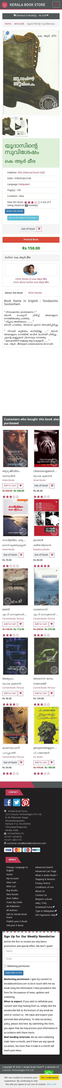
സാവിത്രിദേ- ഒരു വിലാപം (18, 540)
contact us (18, 1015)
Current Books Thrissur (13, 619)
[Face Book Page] (8, 805)
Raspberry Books (41, 550)
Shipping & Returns (45, 879)
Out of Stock (28, 229)
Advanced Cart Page (45, 871)
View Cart (11, 882)
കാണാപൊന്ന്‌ (11, 748)
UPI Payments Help (45, 915)
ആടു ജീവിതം (11, 471)
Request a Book (43, 899)
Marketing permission (18, 966)
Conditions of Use (44, 887)
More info (51, 1084)
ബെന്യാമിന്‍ (8, 476)
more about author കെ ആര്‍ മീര (31, 282)
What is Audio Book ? (46, 875)
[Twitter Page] (17, 805)
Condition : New (15, 196)
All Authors (12, 910)
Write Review (35, 293)
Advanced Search (44, 867)
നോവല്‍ (19, 24)
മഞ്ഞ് (6, 609)
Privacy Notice (42, 883)
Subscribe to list (13, 973)
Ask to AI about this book (22, 218)
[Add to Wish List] (20, 485)
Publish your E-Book (16, 921)
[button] (31, 16)
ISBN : (19, 178)
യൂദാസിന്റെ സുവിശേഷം (22, 149)
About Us (40, 891)
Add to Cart (10, 485)
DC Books (38, 757)
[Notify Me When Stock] (39, 229)
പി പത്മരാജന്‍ (41, 753)
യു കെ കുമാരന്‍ (42, 476)
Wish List (11, 886)
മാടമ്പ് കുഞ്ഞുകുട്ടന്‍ (14, 545)
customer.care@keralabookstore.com (26, 843)
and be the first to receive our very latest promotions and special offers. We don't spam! (29, 941)
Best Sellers (12, 898)
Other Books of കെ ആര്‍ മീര (31, 279)
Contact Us (41, 895)
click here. (23, 1024)
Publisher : (26, 172)
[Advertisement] (31, 379)
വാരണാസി (40, 609)
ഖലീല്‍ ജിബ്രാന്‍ (42, 545)
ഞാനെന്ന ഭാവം (43, 678)
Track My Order (14, 902)
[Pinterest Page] (26, 805)
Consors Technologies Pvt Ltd (18, 1070)
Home (8, 24)
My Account (12, 878)
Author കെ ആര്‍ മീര (18, 257)
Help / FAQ (41, 903)
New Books (12, 894)
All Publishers (13, 906)
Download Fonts (44, 907)
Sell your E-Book (14, 925)
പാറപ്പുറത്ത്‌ (9, 753)
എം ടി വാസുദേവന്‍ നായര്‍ (17, 614)
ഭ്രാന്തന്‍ (38, 540)
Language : (18, 184)
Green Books (8, 480)
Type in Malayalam (45, 911)
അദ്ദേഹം (8, 678)
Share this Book (14, 211)
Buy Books (12, 890)
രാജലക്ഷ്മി (39, 684)
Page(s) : (14, 190)
